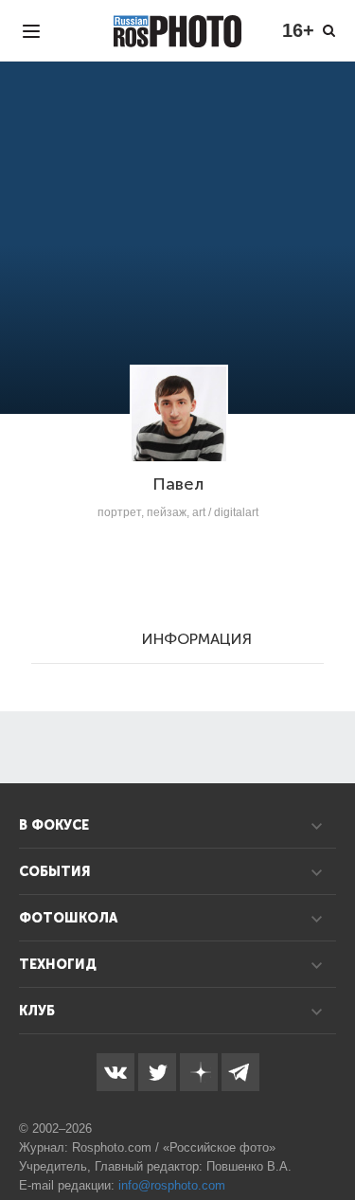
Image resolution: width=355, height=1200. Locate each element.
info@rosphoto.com (171, 1185)
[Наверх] (330, 1137)
